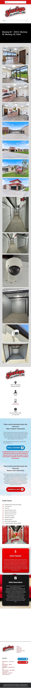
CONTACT (19, 652)
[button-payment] (15, 445)
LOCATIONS (19, 648)
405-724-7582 (15, 404)
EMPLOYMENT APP (21, 650)
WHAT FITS (19, 649)
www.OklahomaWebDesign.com (22, 685)
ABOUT (18, 646)
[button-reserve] (15, 487)
